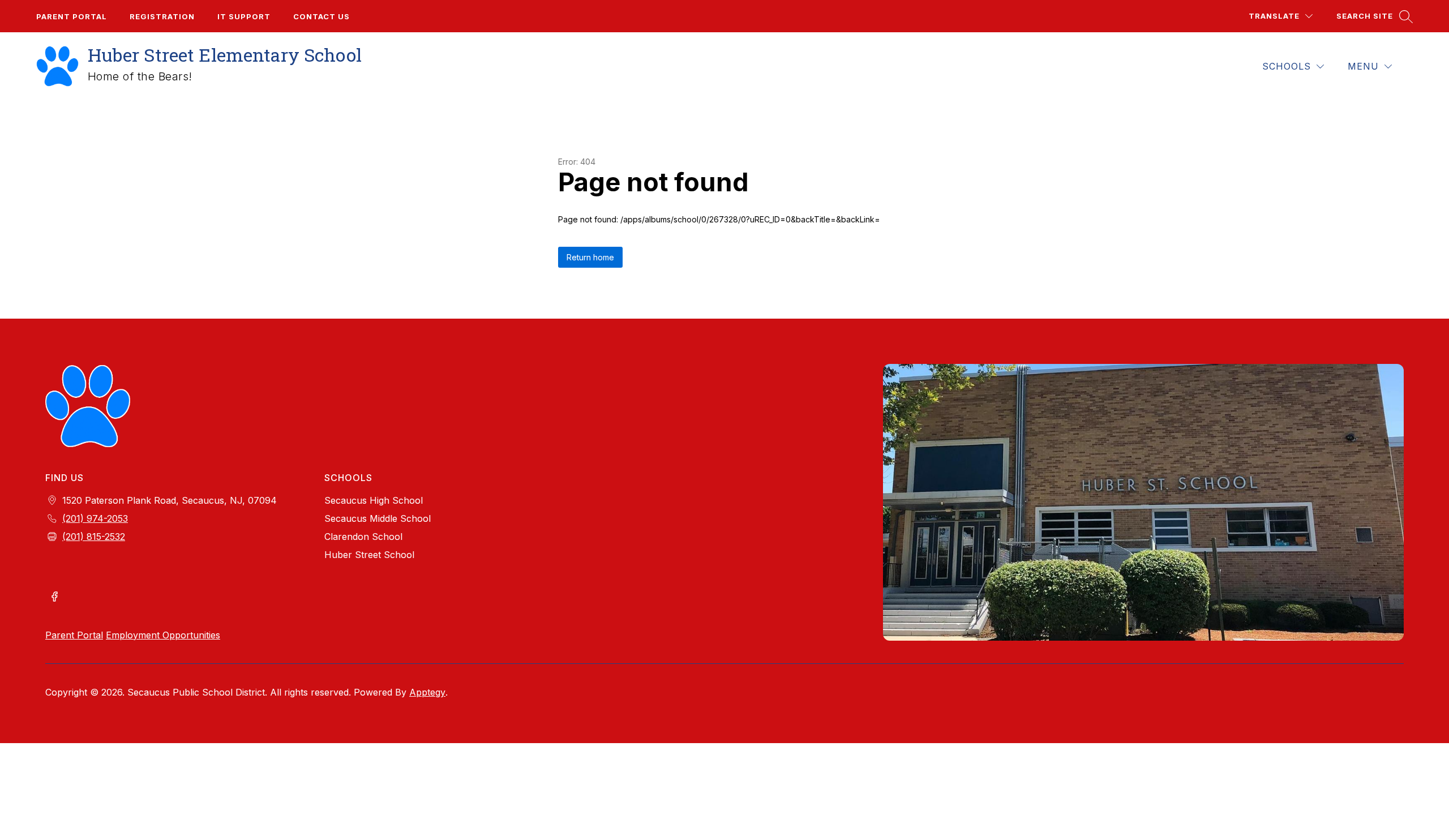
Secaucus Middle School (377, 518)
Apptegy (427, 692)
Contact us (321, 16)
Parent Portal (71, 16)
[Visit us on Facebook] (54, 598)
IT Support (244, 16)
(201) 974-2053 (95, 518)
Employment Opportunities (163, 635)
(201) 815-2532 (93, 536)
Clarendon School (363, 536)
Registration (162, 16)
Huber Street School (369, 554)
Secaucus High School (373, 500)
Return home (590, 257)
